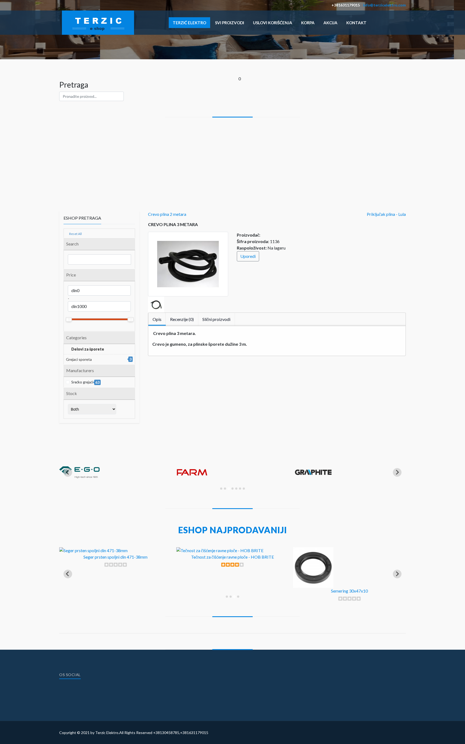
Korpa (308, 22)
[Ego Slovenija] (79, 489)
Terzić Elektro (189, 22)
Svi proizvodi (229, 22)
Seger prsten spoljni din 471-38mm (115, 556)
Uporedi (248, 256)
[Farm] (196, 489)
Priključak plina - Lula (386, 214)
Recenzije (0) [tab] (182, 319)
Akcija (330, 22)
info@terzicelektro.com (384, 5)
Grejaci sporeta (79, 359)
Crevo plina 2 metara (167, 214)
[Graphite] (313, 489)
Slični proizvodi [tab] (216, 319)
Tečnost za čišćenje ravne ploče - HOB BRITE (232, 556)
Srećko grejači (85, 382)
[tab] (221, 488)
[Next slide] (397, 472)
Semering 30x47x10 (349, 590)
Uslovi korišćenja (272, 22)
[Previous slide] (68, 472)
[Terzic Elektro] (98, 22)
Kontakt (356, 22)
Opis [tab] (157, 319)
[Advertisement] (232, 157)
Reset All (75, 234)
